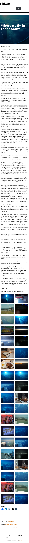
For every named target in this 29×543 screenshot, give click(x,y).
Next (17, 527)
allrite (20, 540)
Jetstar (15, 524)
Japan (11, 524)
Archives (20, 535)
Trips (8, 535)
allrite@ (5, 3)
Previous (12, 527)
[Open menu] (1, 532)
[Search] (18, 8)
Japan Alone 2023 (12, 521)
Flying (7, 524)
